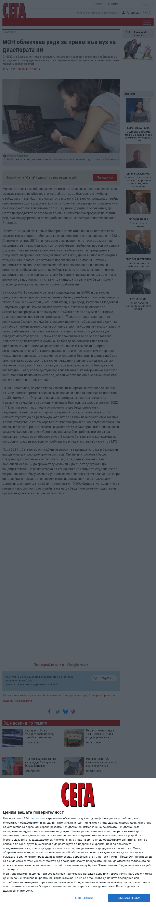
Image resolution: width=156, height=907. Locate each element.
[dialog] (78, 842)
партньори (37, 818)
